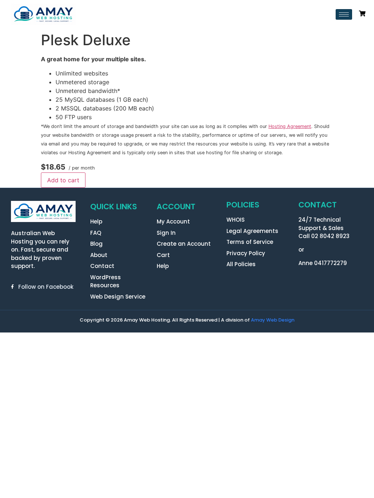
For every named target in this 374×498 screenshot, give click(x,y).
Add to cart (63, 180)
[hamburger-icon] (344, 14)
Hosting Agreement (289, 126)
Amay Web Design (272, 319)
